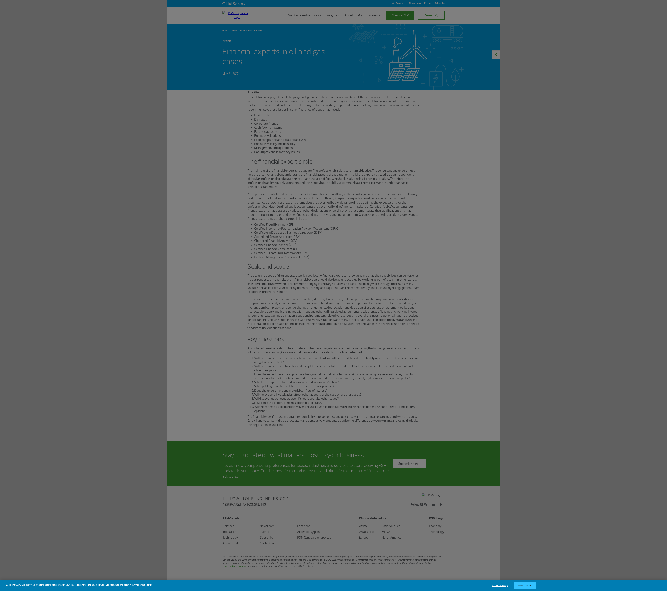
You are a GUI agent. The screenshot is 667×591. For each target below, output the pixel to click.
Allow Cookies (525, 585)
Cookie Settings (500, 585)
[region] (333, 585)
